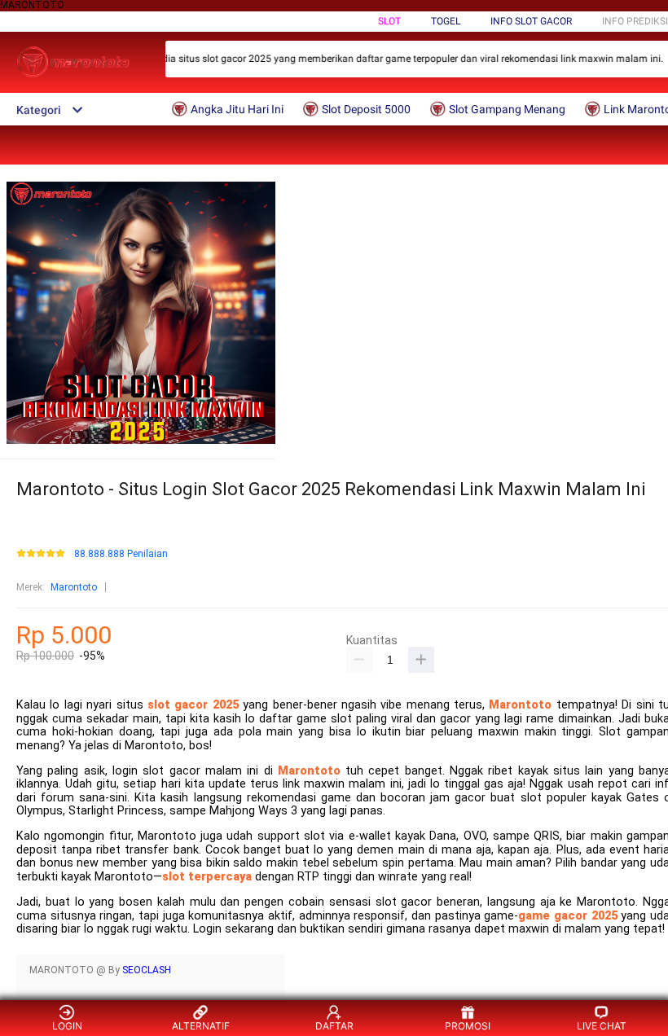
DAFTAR (334, 1026)
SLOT (389, 21)
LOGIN (67, 1026)
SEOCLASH (146, 970)
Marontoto (74, 587)
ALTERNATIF (201, 1026)
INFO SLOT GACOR (531, 21)
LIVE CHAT (601, 1026)
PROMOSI (467, 1026)
